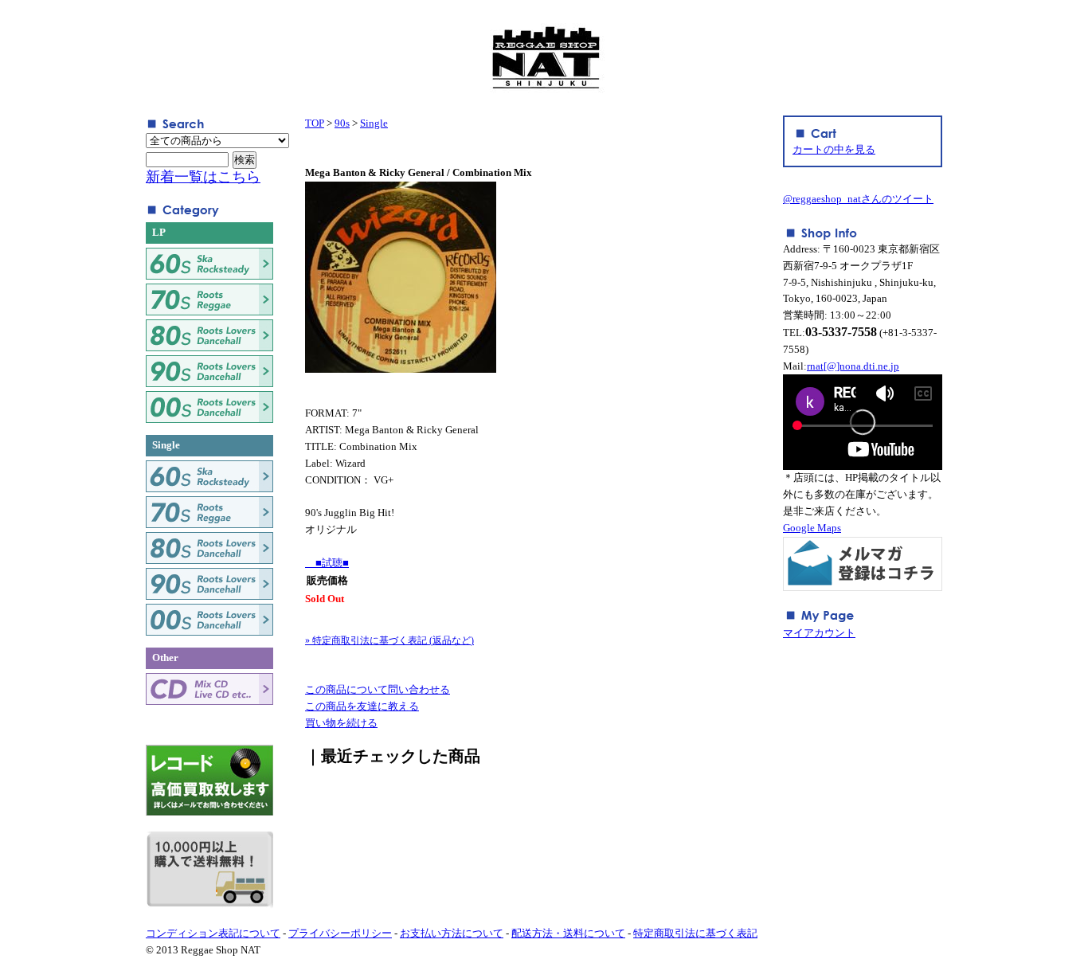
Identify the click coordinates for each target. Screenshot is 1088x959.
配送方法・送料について (568, 933)
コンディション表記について (213, 933)
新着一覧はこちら (203, 177)
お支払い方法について (451, 933)
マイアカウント (819, 633)
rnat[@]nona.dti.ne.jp (853, 366)
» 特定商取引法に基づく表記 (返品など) (389, 640)
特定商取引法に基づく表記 (695, 933)
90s (342, 123)
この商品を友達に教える (362, 706)
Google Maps (812, 528)
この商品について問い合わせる (377, 689)
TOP (314, 123)
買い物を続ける (341, 723)
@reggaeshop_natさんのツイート (858, 199)
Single (374, 123)
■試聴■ (327, 563)
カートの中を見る (834, 149)
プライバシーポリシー (340, 933)
